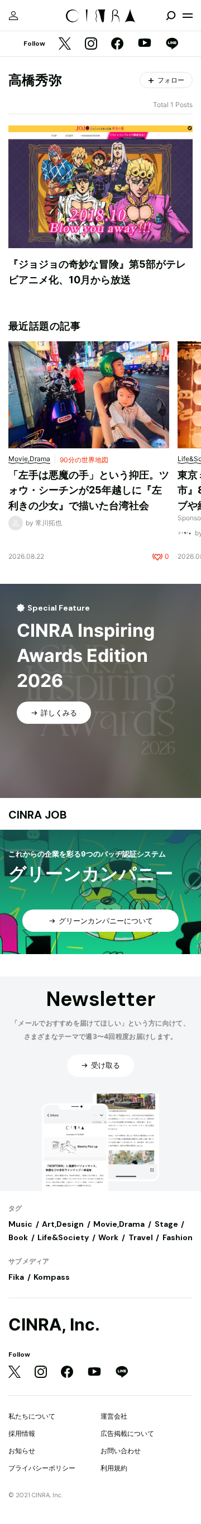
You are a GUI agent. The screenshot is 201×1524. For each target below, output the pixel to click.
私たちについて (31, 1416)
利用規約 (113, 1468)
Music (20, 1224)
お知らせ (21, 1450)
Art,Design (63, 1224)
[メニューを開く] (187, 15)
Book (18, 1237)
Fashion (177, 1237)
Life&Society (63, 1237)
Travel (140, 1237)
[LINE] (172, 44)
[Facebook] (117, 44)
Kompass (52, 1277)
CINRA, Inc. (54, 1324)
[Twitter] (65, 44)
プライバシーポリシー (41, 1468)
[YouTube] (144, 44)
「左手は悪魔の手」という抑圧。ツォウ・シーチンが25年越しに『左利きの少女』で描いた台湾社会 (88, 490)
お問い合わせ (120, 1450)
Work (108, 1237)
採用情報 (21, 1433)
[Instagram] (91, 44)
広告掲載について (127, 1433)
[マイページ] (13, 15)
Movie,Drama (119, 1224)
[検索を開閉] (170, 15)
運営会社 (113, 1416)
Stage (166, 1224)
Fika (16, 1277)
